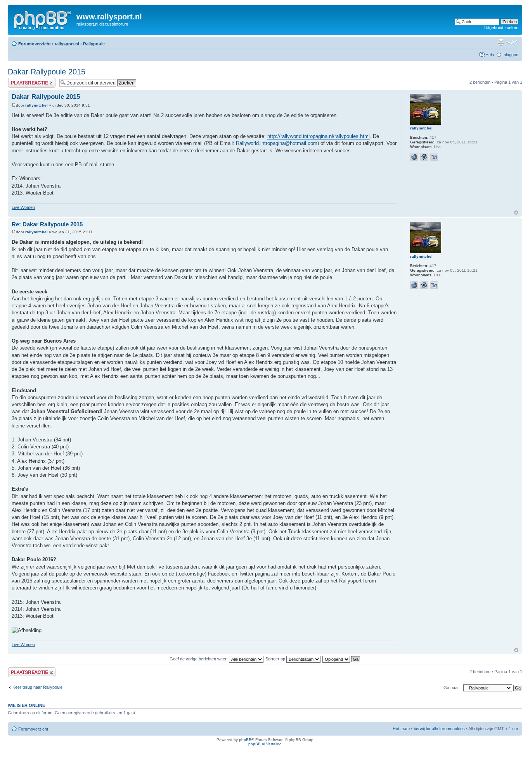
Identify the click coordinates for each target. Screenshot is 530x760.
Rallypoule (94, 43)
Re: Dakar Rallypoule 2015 (47, 224)
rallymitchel (36, 105)
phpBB (245, 740)
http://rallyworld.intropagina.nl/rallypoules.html (318, 136)
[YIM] (434, 157)
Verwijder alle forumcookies (439, 728)
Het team (401, 728)
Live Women (23, 207)
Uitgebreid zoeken (501, 27)
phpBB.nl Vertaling (265, 744)
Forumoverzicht (34, 43)
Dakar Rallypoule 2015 (46, 71)
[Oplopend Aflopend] (341, 659)
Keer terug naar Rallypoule (37, 687)
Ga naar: (451, 687)
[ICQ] (424, 157)
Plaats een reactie (25, 80)
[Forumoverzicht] (43, 19)
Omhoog (516, 212)
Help (489, 54)
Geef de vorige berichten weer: (199, 659)
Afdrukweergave (501, 42)
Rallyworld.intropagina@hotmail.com (276, 143)
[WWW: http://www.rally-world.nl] (414, 157)
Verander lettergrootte (512, 42)
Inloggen (510, 54)
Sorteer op (275, 659)
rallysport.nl (67, 43)
